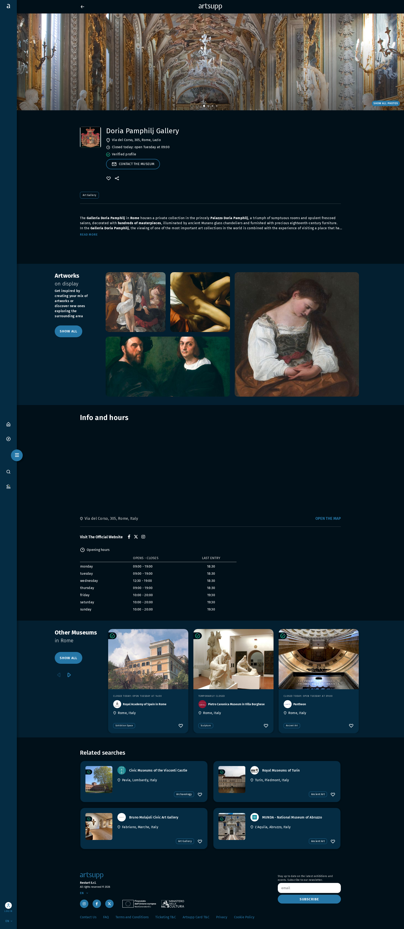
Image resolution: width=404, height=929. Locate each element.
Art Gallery (89, 195)
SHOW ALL (68, 331)
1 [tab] (204, 106)
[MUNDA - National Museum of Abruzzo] (231, 826)
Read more (89, 234)
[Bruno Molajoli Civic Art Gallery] (98, 826)
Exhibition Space (124, 725)
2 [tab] (208, 106)
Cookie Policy (244, 917)
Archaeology (184, 794)
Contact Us (88, 917)
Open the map (328, 518)
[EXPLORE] (8, 439)
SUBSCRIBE (309, 899)
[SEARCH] (8, 472)
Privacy (221, 917)
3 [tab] (212, 106)
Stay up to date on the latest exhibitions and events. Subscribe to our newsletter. (305, 878)
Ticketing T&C (165, 917)
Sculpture (206, 725)
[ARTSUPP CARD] (8, 486)
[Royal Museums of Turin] (231, 779)
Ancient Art (292, 725)
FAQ (106, 917)
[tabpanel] (202, 61)
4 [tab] (217, 106)
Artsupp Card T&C (196, 917)
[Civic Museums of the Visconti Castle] (98, 779)
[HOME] (8, 424)
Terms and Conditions (132, 917)
